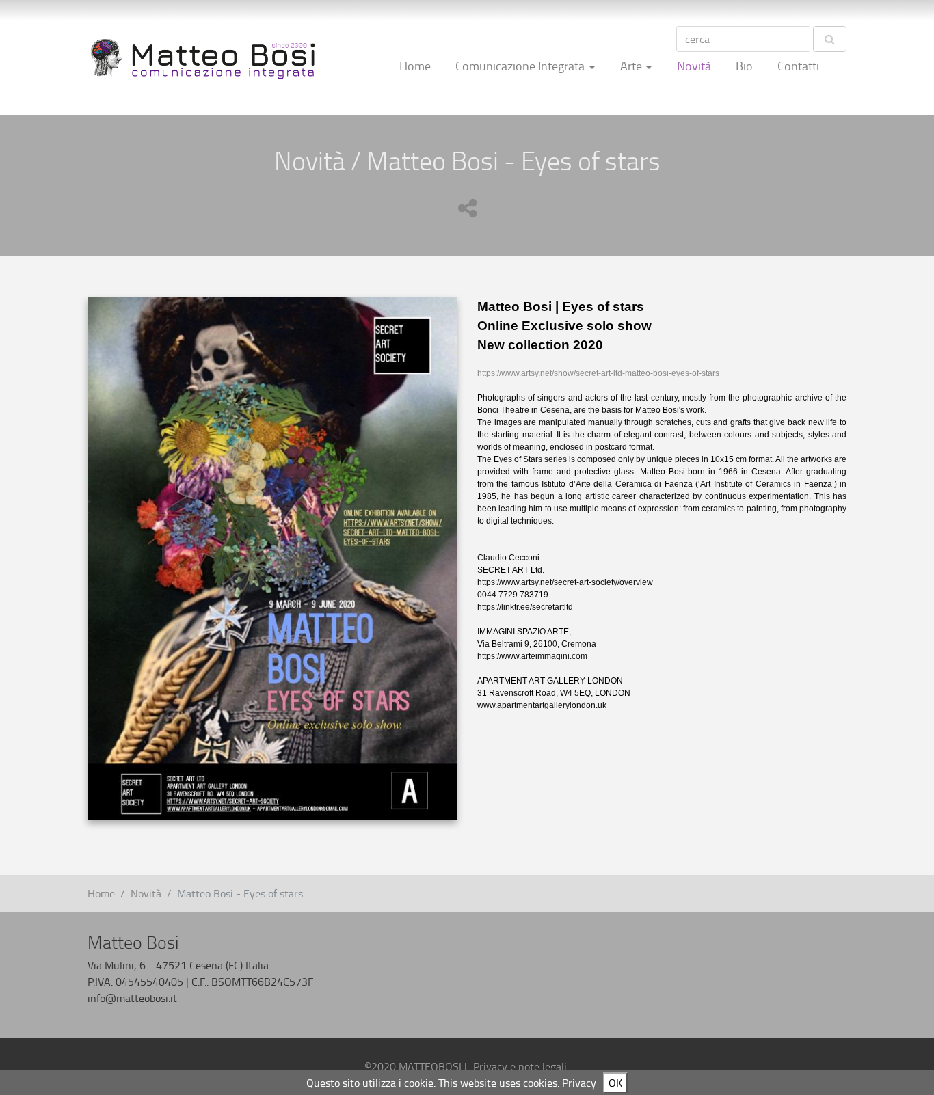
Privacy (579, 1082)
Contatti (798, 65)
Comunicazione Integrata (520, 65)
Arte (631, 65)
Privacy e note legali (520, 1066)
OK (615, 1082)
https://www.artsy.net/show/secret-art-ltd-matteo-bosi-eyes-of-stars (598, 373)
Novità (694, 65)
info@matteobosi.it (132, 997)
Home (415, 65)
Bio (744, 65)
